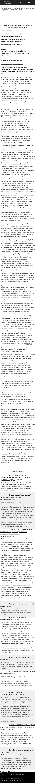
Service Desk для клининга (8, 771)
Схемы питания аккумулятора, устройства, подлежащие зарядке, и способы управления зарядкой (15, 478)
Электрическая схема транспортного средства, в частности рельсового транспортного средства (17, 727)
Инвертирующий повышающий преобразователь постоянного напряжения (15, 497)
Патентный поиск (8, 3)
